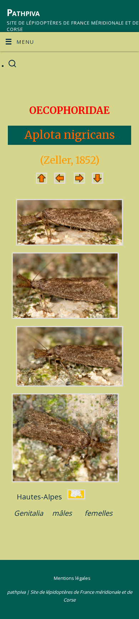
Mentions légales (72, 578)
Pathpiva (23, 12)
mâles (62, 513)
